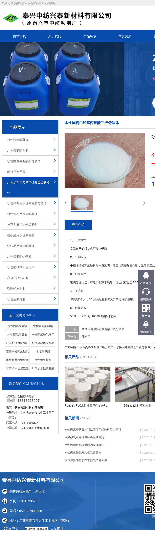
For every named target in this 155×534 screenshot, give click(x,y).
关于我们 (54, 36)
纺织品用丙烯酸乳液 (21, 246)
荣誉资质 (124, 36)
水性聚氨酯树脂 (17, 150)
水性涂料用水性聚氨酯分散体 (27, 203)
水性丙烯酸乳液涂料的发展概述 (84, 445)
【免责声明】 (11, 528)
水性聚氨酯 (43, 351)
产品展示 (89, 36)
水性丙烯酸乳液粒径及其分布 (83, 452)
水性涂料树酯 (43, 360)
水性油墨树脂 (16, 299)
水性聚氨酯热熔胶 (19, 256)
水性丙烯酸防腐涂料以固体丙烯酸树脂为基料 (93, 429)
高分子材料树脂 (17, 278)
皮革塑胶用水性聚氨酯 (22, 224)
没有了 (86, 336)
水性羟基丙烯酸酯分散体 (24, 161)
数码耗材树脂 (16, 288)
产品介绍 (78, 224)
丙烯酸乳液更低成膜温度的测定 (84, 437)
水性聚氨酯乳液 (17, 334)
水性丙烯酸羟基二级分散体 (96, 347)
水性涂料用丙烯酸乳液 (22, 214)
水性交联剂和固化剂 (21, 267)
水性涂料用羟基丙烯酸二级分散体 (28, 187)
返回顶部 (146, 332)
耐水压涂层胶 (16, 171)
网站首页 (19, 36)
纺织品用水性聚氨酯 (21, 235)
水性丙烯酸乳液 (17, 139)
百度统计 (56, 528)
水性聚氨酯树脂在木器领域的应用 (86, 460)
